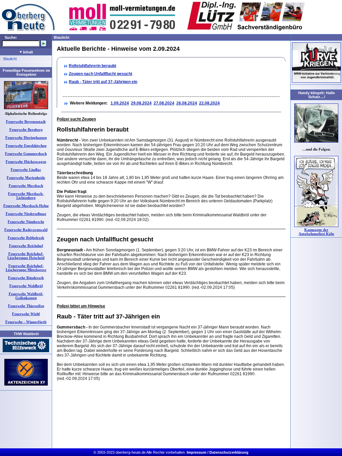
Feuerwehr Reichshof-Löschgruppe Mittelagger (26, 268)
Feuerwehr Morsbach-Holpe (26, 206)
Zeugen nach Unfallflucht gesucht (100, 73)
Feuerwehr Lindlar (26, 170)
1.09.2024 (120, 103)
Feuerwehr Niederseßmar (26, 214)
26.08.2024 (186, 103)
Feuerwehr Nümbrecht (26, 222)
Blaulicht (10, 59)
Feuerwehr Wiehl (26, 314)
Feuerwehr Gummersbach (26, 154)
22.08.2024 (209, 103)
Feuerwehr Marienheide (26, 178)
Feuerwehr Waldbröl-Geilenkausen (26, 296)
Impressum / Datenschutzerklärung (217, 452)
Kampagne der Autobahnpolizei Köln (316, 232)
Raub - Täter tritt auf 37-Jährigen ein (103, 81)
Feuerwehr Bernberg (26, 130)
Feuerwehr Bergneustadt (26, 122)
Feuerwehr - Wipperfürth (25, 322)
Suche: (11, 37)
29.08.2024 (141, 103)
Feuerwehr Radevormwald (25, 230)
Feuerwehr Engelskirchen (26, 146)
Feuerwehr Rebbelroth (26, 238)
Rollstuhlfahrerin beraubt (92, 65)
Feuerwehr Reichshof (26, 246)
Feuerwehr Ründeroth (26, 278)
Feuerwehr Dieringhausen (26, 138)
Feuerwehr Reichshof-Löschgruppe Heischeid (25, 256)
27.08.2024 (164, 103)
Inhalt (27, 52)
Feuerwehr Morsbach (26, 186)
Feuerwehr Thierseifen (26, 306)
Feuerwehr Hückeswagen (26, 162)
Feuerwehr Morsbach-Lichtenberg (26, 196)
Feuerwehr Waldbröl (26, 286)
